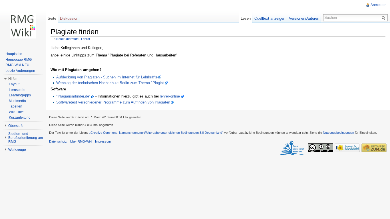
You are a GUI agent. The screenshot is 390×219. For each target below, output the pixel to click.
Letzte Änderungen (20, 71)
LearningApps (20, 95)
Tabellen (15, 106)
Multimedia (17, 101)
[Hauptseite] (23, 25)
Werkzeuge (17, 150)
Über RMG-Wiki (81, 141)
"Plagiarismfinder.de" (73, 96)
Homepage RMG (18, 60)
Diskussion (69, 18)
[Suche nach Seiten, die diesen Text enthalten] (384, 18)
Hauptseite (13, 54)
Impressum (103, 141)
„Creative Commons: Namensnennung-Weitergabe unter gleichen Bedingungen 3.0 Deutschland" (156, 132)
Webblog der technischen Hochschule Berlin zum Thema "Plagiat (110, 83)
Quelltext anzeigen (269, 18)
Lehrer (85, 38)
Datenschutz (58, 141)
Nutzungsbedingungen (338, 132)
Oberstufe (15, 126)
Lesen (246, 18)
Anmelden (379, 5)
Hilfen (12, 79)
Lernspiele (17, 90)
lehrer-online (170, 96)
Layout (14, 84)
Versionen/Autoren (304, 18)
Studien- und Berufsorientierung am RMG (25, 138)
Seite (52, 18)
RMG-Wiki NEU (17, 65)
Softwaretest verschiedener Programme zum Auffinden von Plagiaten (113, 102)
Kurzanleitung (20, 117)
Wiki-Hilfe (16, 112)
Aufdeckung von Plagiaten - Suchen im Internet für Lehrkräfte (107, 77)
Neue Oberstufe (67, 38)
